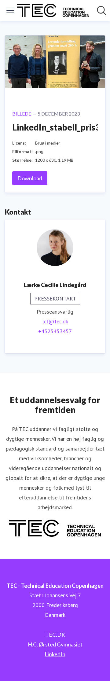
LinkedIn (55, 654)
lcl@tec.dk (55, 321)
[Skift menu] (10, 10)
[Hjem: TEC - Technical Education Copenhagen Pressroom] (53, 10)
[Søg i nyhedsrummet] (101, 10)
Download (29, 178)
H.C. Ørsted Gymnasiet (55, 644)
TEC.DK (55, 634)
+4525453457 (55, 331)
